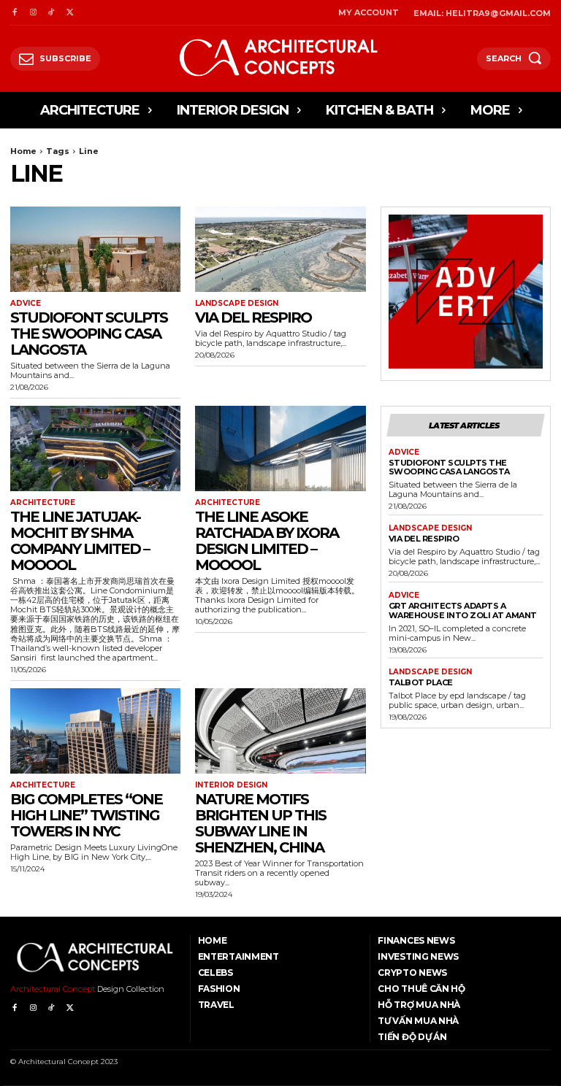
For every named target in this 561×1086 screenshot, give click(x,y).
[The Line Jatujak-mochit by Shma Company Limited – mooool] (95, 448)
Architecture (42, 502)
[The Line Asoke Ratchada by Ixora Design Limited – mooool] (280, 448)
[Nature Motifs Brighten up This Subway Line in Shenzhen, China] (280, 731)
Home (23, 151)
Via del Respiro (253, 317)
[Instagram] (32, 12)
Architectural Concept (52, 989)
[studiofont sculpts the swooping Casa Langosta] (95, 249)
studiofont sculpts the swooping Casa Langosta (88, 333)
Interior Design (231, 785)
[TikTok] (51, 12)
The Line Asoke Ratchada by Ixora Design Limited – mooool (266, 541)
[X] (69, 12)
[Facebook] (14, 12)
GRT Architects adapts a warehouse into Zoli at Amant (463, 610)
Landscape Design (236, 303)
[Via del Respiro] (280, 249)
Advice (25, 303)
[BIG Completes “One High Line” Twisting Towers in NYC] (95, 731)
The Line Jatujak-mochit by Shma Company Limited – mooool (79, 541)
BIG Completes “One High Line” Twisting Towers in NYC (86, 815)
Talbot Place (421, 682)
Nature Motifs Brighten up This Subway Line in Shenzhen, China (260, 823)
